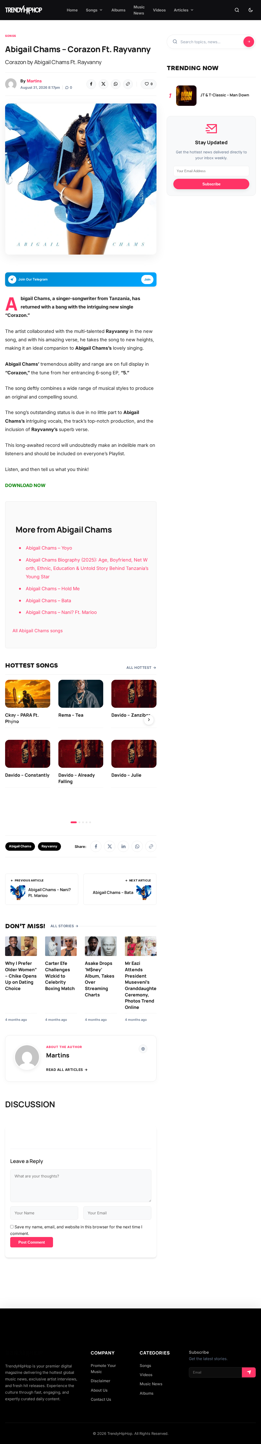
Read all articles (64, 1070)
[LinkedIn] (123, 846)
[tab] (74, 822)
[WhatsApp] (116, 84)
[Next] (149, 720)
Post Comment (31, 1242)
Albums (146, 1393)
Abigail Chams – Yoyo (49, 548)
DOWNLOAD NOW (25, 485)
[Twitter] (103, 84)
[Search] (236, 10)
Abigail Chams (20, 846)
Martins (34, 80)
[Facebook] (91, 84)
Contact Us (101, 1399)
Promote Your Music (103, 1368)
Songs (10, 36)
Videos (146, 1374)
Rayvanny (49, 846)
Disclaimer (100, 1380)
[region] (80, 751)
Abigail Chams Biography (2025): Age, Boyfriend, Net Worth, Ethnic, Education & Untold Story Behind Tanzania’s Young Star (87, 568)
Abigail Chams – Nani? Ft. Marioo (61, 612)
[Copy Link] (128, 84)
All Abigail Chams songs (37, 630)
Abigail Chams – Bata (48, 600)
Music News (151, 1383)
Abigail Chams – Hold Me (53, 588)
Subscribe (211, 184)
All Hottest (139, 668)
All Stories (62, 926)
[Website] (143, 1048)
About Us (99, 1390)
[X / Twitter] (109, 846)
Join (147, 279)
